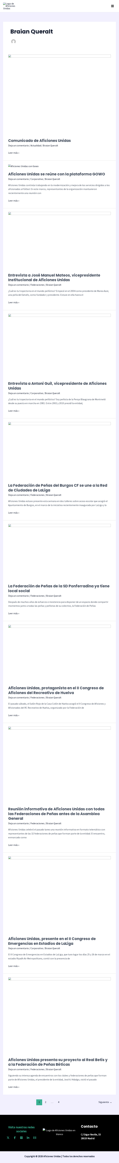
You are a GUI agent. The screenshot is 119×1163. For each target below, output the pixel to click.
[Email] (34, 1137)
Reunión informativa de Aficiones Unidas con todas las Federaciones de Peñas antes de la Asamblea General (56, 813)
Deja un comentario (18, 145)
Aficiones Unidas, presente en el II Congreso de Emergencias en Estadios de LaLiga (52, 941)
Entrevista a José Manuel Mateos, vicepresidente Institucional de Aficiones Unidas (54, 278)
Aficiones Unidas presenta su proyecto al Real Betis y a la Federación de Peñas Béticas (58, 1062)
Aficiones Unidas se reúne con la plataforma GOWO (56, 174)
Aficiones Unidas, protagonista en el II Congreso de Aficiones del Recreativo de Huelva (56, 690)
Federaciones (37, 284)
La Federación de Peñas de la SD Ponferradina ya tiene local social (59, 588)
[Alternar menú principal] (112, 6)
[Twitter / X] (8, 1137)
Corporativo (37, 179)
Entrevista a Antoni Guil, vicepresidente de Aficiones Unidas (57, 386)
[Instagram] (21, 1137)
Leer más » (13, 152)
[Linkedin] (28, 1137)
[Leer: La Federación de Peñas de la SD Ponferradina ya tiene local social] (59, 551)
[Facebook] (14, 1137)
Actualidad (36, 145)
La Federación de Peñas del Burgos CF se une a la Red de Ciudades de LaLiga (57, 488)
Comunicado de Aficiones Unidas (39, 140)
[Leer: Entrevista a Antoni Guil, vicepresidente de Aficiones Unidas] (59, 345)
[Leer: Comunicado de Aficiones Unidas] (59, 94)
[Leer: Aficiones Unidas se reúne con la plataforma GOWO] (23, 166)
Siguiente (105, 1102)
